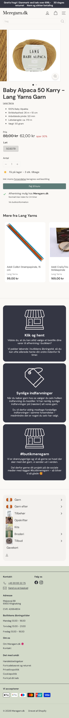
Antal (6, 158)
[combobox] (34, 21)
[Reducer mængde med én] (6, 164)
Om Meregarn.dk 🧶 (13, 643)
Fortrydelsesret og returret (17, 665)
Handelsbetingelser (13, 661)
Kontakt (7, 648)
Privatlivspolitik (11, 669)
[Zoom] (55, 76)
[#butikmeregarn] (34, 438)
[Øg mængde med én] (17, 164)
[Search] (62, 21)
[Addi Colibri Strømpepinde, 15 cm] (25, 252)
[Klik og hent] (34, 319)
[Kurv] (55, 13)
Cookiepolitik (10, 673)
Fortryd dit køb (11, 678)
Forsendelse (20, 179)
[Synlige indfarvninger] (34, 377)
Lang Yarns (27, 215)
